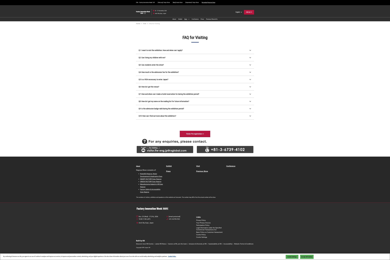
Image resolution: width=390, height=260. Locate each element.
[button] (249, 12)
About (174, 19)
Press (202, 19)
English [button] (238, 12)
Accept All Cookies (307, 257)
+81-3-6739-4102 (174, 219)
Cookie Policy (172, 256)
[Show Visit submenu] (189, 19)
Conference (195, 19)
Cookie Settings (292, 257)
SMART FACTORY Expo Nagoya (150, 179)
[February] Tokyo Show (164, 2)
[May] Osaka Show (177, 2)
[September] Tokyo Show (192, 2)
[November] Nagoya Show (208, 2)
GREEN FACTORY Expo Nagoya (150, 182)
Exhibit (180, 19)
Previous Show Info (212, 19)
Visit (185, 19)
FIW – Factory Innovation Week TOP (145, 2)
